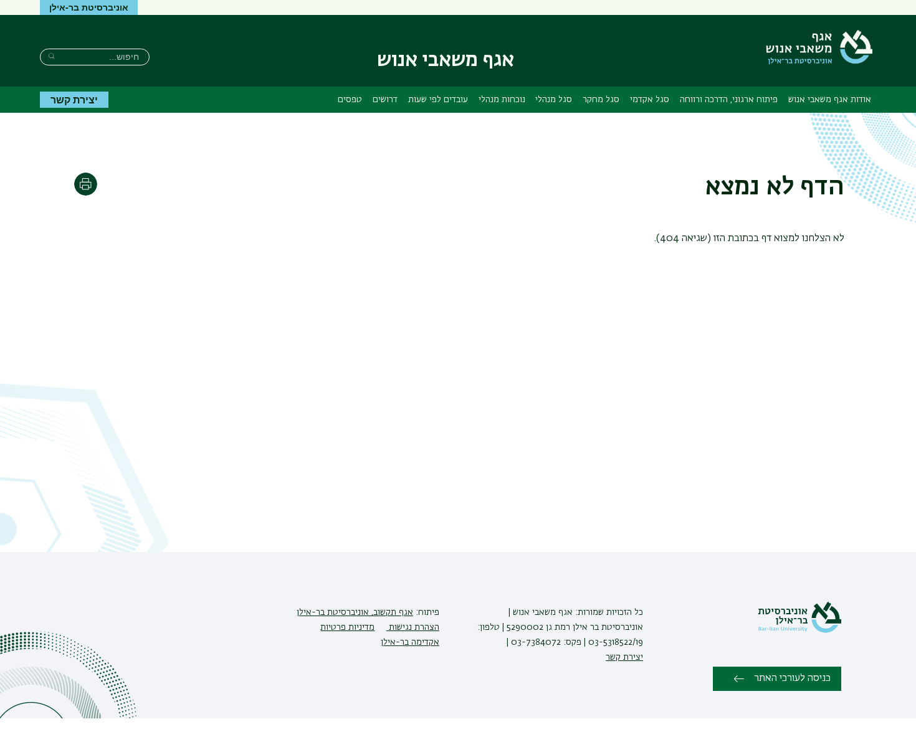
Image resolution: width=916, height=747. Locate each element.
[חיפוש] (51, 56)
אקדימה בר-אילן (410, 642)
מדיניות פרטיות (347, 627)
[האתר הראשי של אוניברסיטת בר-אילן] (799, 630)
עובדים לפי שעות (438, 99)
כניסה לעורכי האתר (792, 678)
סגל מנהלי (553, 99)
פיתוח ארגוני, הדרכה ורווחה (729, 99)
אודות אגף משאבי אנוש (829, 99)
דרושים (385, 99)
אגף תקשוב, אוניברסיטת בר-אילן (355, 612)
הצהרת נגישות (412, 627)
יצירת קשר (74, 99)
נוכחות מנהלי (502, 99)
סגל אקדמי (649, 99)
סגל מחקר (601, 99)
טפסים (350, 99)
